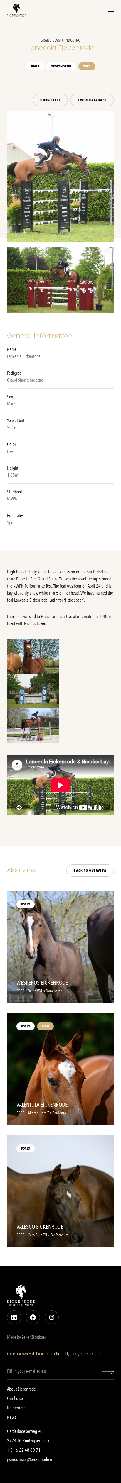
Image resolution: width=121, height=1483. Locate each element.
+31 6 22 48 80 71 (24, 1450)
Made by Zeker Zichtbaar (26, 1337)
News (11, 1417)
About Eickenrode (21, 1389)
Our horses (15, 1398)
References (16, 1408)
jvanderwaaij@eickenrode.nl (30, 1459)
